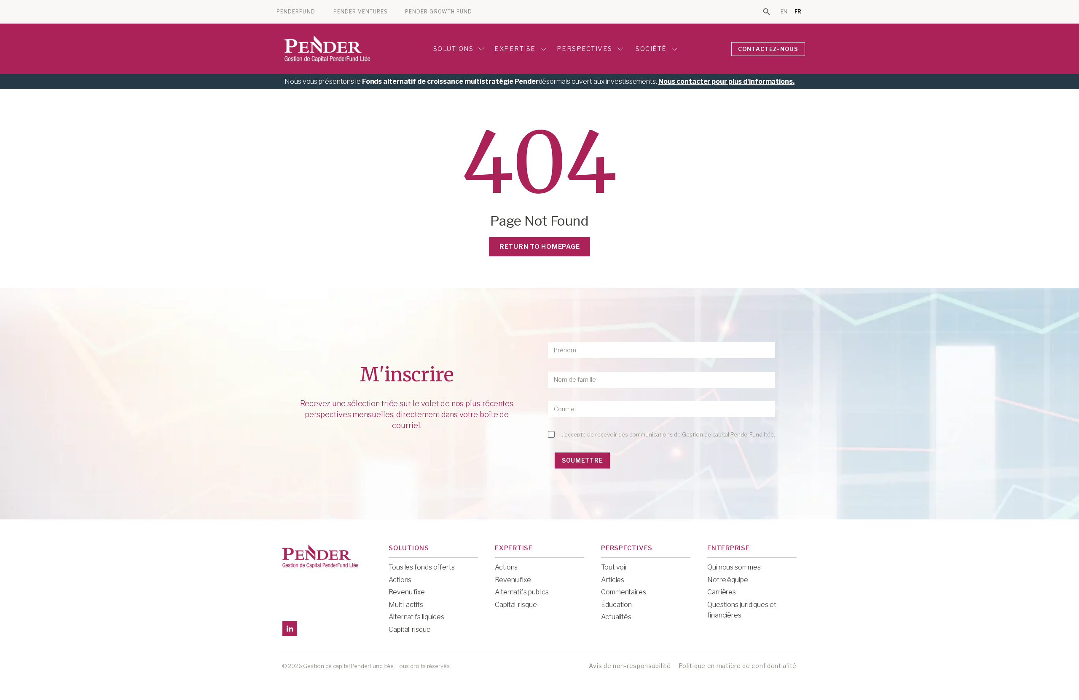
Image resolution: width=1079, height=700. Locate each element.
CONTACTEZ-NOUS (768, 48)
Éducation (616, 605)
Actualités (616, 617)
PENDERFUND (295, 12)
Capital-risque (410, 629)
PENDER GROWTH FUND (438, 12)
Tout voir (614, 567)
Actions (400, 580)
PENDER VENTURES (360, 12)
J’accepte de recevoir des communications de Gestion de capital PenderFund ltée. (668, 434)
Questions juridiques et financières (741, 610)
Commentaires (623, 592)
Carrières (721, 592)
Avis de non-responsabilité (630, 665)
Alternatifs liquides (416, 617)
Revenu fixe (407, 592)
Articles (612, 580)
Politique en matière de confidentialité (738, 665)
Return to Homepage (539, 246)
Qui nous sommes (734, 567)
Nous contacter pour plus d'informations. (726, 81)
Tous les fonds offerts (422, 567)
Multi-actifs (406, 605)
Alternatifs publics (522, 592)
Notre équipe (727, 580)
